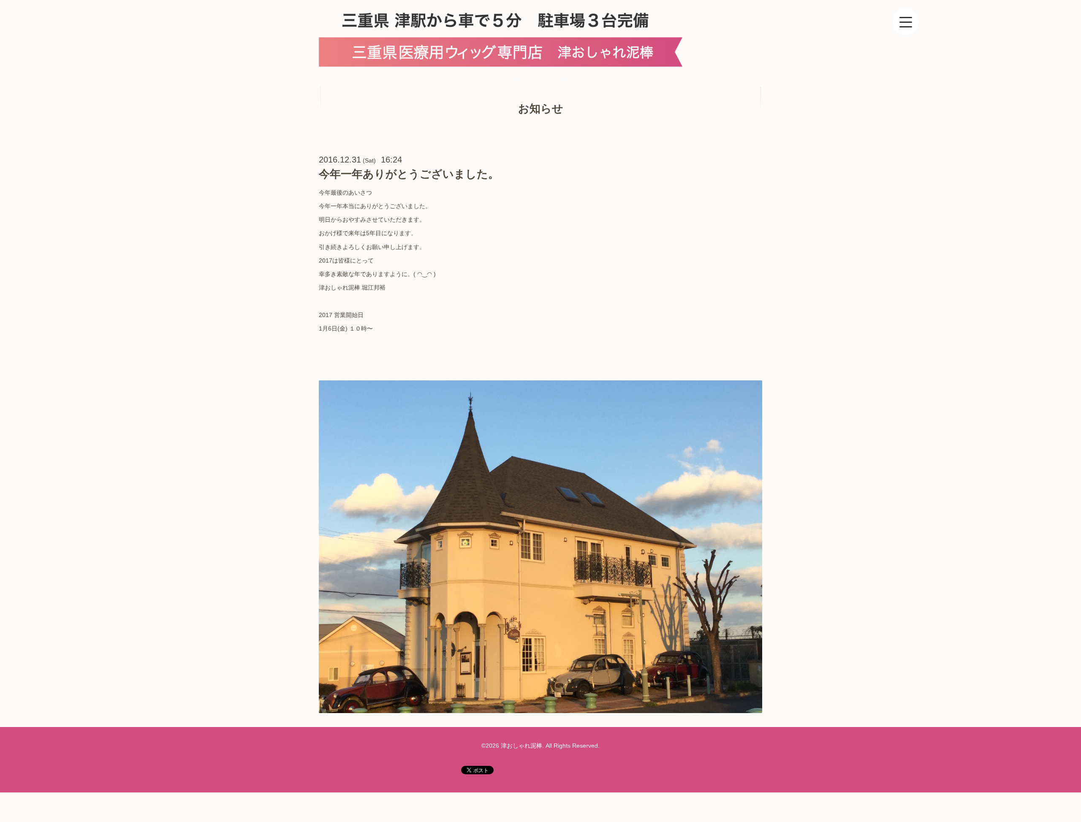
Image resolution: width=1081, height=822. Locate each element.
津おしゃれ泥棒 (521, 745)
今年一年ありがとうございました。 (409, 174)
